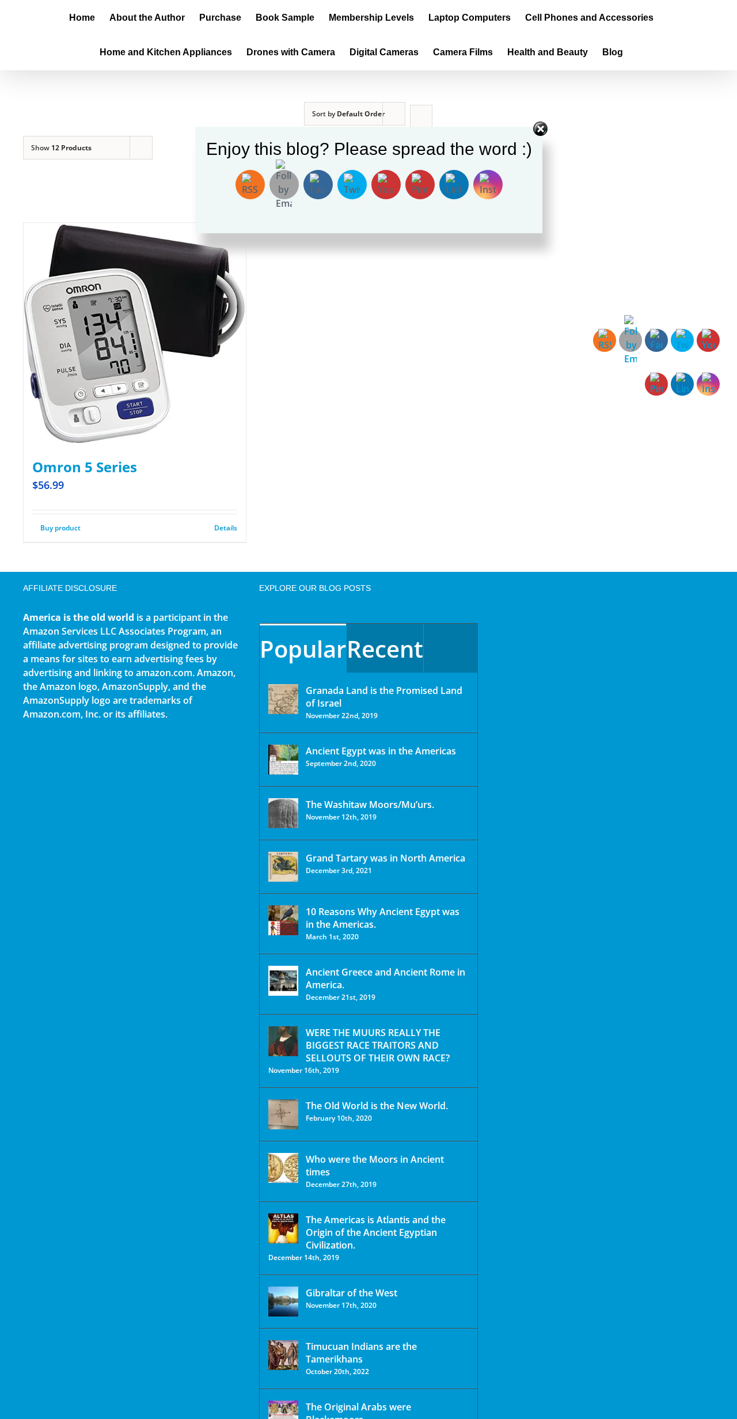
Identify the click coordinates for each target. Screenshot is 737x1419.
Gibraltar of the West (351, 1293)
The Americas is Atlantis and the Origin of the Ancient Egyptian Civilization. (376, 1232)
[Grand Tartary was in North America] (283, 867)
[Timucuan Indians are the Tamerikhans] (283, 1355)
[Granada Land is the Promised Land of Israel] (283, 699)
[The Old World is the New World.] (283, 1114)
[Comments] (450, 648)
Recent (385, 649)
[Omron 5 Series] (135, 334)
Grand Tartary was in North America (385, 858)
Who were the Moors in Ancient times (375, 1165)
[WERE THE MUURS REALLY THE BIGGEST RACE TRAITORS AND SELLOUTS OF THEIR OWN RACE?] (283, 1041)
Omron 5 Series (84, 466)
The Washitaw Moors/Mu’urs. (370, 804)
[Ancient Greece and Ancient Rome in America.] (283, 981)
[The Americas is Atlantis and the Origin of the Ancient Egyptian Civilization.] (283, 1228)
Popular (303, 649)
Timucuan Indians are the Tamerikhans (361, 1352)
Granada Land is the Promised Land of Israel (384, 696)
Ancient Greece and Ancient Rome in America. (385, 978)
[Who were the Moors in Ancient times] (283, 1168)
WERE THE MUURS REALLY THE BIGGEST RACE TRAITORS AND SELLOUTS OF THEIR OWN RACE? (378, 1045)
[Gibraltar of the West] (283, 1301)
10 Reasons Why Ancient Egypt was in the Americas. (382, 918)
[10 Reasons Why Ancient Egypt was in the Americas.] (283, 920)
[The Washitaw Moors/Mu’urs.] (283, 813)
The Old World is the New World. (377, 1105)
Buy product (60, 528)
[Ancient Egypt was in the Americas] (283, 760)
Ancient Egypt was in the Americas (381, 751)
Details (225, 528)
